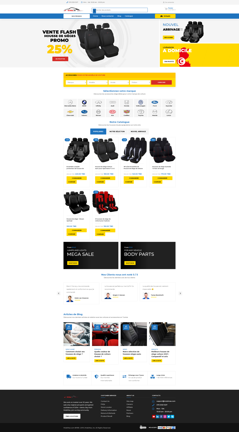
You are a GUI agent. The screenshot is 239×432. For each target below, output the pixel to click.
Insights (154, 349)
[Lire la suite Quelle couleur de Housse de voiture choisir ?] (105, 334)
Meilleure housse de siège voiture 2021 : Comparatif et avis (160, 354)
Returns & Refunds (108, 413)
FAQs (103, 404)
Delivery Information (109, 410)
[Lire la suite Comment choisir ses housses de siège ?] (76, 334)
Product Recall (106, 416)
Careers (130, 404)
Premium (97, 349)
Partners (130, 413)
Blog (128, 416)
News (125, 349)
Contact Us (105, 401)
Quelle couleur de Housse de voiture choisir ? (102, 354)
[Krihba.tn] (73, 8)
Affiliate (130, 407)
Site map (130, 401)
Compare (71, 182)
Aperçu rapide (76, 150)
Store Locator (106, 407)
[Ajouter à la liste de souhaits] (87, 141)
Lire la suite (71, 358)
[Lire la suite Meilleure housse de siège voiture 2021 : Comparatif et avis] (162, 334)
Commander (77, 178)
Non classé (70, 349)
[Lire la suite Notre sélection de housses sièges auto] (134, 334)
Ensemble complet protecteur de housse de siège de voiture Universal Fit (77, 168)
